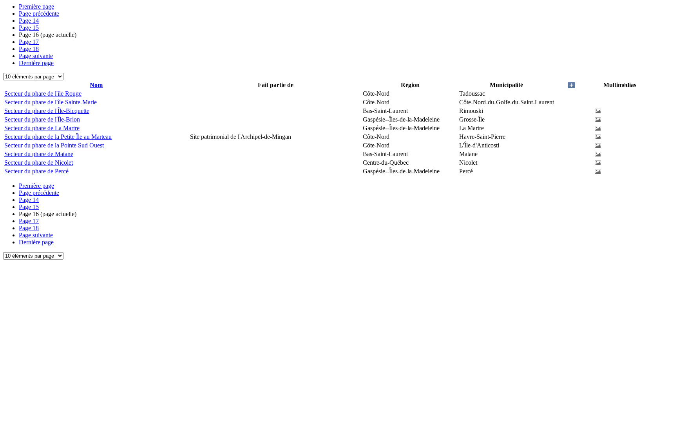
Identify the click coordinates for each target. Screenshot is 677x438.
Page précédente (39, 13)
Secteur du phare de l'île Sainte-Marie (50, 102)
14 (29, 20)
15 (29, 27)
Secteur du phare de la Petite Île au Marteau (58, 136)
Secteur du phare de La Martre (42, 128)
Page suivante (36, 56)
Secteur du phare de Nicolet (38, 162)
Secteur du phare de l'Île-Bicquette (46, 110)
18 (29, 48)
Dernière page (36, 63)
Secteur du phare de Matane (38, 154)
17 (29, 41)
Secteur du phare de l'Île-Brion (42, 119)
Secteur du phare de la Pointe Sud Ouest (54, 145)
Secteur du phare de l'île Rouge (42, 93)
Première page (36, 6)
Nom (96, 85)
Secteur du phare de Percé (36, 171)
